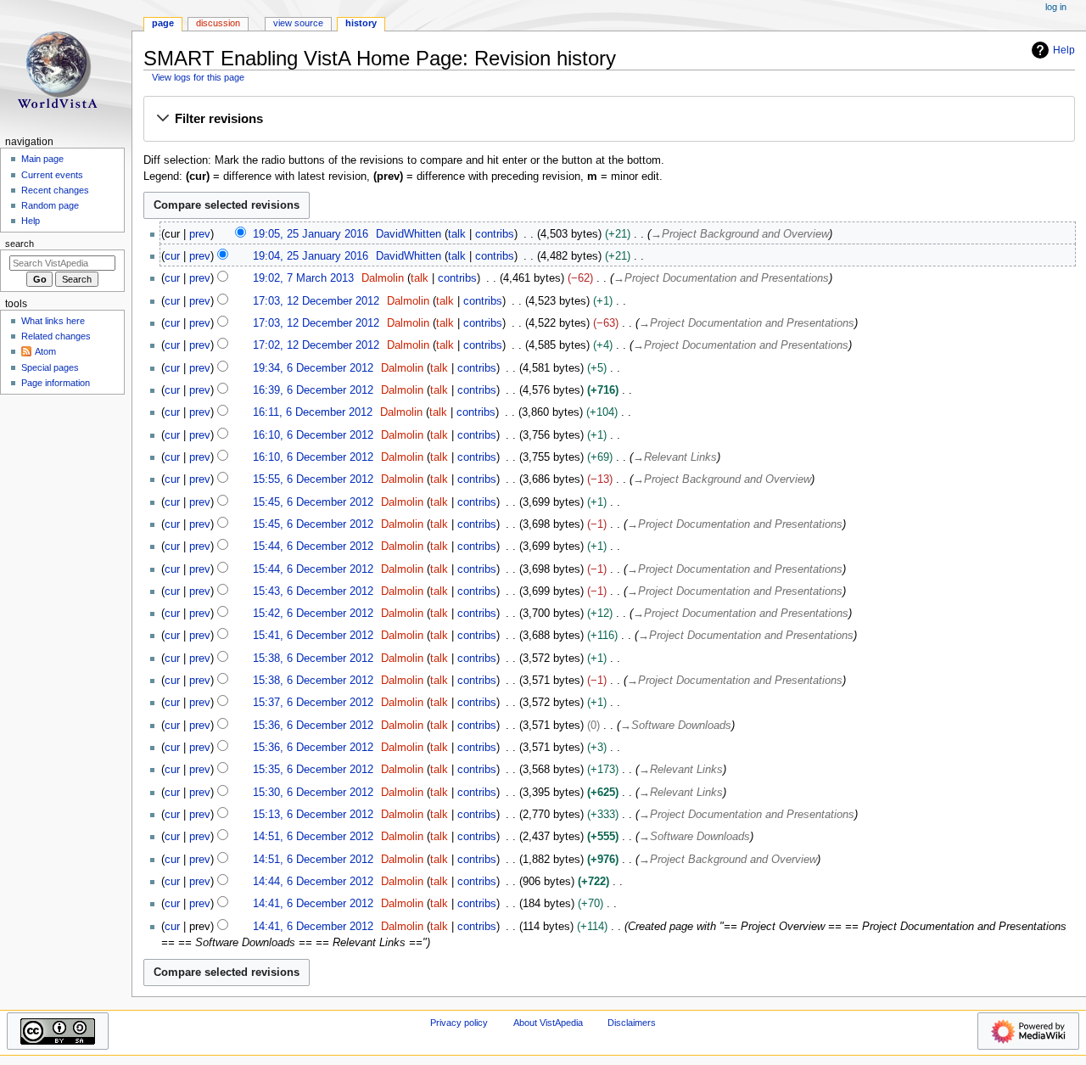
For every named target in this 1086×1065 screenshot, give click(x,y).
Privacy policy (459, 1022)
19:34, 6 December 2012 (313, 368)
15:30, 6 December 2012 (313, 793)
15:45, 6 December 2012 (313, 502)
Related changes (56, 336)
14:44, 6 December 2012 (313, 882)
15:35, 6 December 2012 (313, 770)
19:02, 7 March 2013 (303, 278)
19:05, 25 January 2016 (310, 234)
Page (163, 23)
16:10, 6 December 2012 (313, 435)
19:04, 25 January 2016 (310, 256)
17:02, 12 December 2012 (316, 345)
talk (457, 234)
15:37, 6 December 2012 (313, 703)
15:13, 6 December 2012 (313, 815)
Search (19, 243)
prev (199, 234)
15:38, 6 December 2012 (313, 658)
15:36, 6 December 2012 (313, 725)
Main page (42, 159)
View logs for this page (198, 77)
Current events (52, 175)
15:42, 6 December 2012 (313, 613)
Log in (1055, 7)
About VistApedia (548, 1022)
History (361, 23)
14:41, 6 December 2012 (313, 904)
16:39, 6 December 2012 (313, 390)
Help (1064, 50)
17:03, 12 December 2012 (316, 301)
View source (298, 23)
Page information (55, 383)
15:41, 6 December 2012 (313, 636)
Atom (45, 351)
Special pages (50, 367)
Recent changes (55, 190)
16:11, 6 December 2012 (312, 412)
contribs (494, 234)
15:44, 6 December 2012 (313, 546)
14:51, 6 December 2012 (313, 837)
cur (172, 256)
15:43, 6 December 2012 (313, 591)
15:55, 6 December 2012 (313, 479)
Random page (50, 205)
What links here (53, 321)
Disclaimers (631, 1022)
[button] (608, 119)
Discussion (218, 23)
